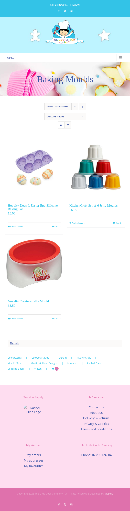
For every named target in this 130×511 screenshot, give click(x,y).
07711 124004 (102, 455)
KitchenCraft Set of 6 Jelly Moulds (93, 205)
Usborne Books (16, 368)
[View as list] (67, 125)
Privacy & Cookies (96, 424)
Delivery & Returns (96, 418)
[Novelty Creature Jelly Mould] (34, 264)
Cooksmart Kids (40, 357)
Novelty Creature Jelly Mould (28, 301)
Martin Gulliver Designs (44, 363)
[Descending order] (82, 106)
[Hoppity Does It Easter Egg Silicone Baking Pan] (34, 168)
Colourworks (15, 357)
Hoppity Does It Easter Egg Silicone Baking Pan (33, 207)
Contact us (96, 407)
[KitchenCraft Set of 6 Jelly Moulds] (96, 168)
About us (96, 413)
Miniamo (72, 363)
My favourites (33, 466)
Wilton (38, 368)
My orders (34, 455)
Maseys (109, 493)
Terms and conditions (96, 429)
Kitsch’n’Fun (14, 363)
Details (57, 226)
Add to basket (16, 226)
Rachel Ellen (94, 363)
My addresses (34, 460)
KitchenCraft (84, 357)
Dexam (63, 357)
